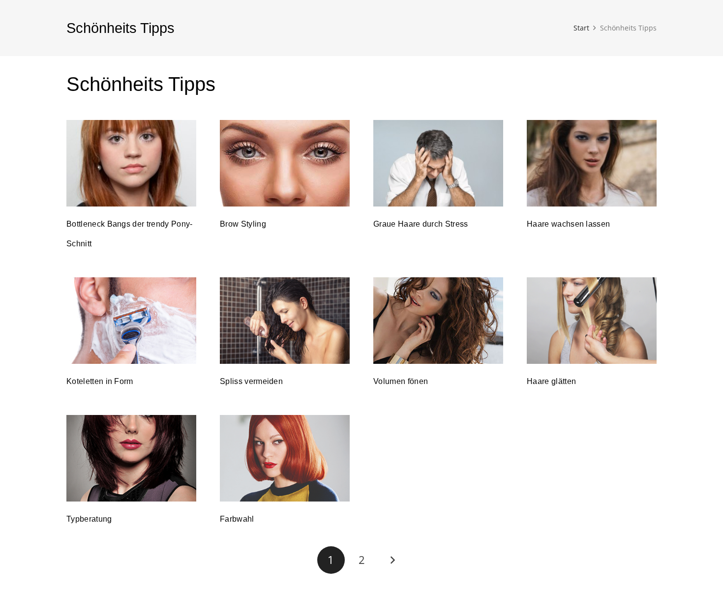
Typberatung (89, 519)
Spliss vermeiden (251, 381)
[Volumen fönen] (438, 320)
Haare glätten (551, 381)
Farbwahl (237, 519)
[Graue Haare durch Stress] (438, 163)
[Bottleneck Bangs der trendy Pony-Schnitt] (131, 163)
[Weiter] (392, 560)
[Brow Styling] (285, 163)
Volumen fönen (400, 381)
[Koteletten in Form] (131, 320)
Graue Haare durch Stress (420, 224)
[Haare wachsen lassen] (592, 163)
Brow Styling (243, 224)
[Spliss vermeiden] (285, 320)
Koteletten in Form (99, 381)
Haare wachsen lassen (568, 224)
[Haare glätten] (592, 320)
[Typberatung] (131, 458)
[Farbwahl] (285, 458)
